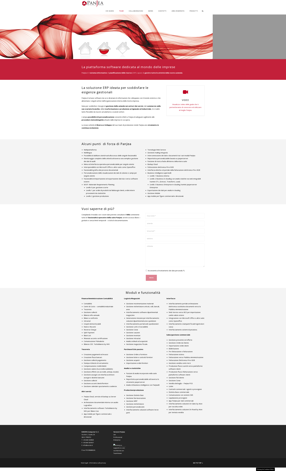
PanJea (84, 73)
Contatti (162, 11)
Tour (121, 11)
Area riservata (178, 11)
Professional (117, 437)
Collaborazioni (136, 11)
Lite (114, 435)
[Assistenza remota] (120, 453)
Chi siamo (110, 11)
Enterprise (116, 440)
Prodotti (194, 11)
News (150, 11)
